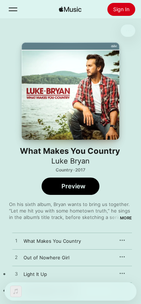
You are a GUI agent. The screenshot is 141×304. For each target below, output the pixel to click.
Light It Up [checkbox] (35, 274)
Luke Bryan (70, 161)
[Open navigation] (13, 9)
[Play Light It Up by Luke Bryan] (16, 274)
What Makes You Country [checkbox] (52, 241)
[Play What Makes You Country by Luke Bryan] (16, 241)
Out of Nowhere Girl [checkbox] (46, 257)
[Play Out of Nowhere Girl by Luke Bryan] (16, 257)
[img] (70, 9)
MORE (126, 217)
